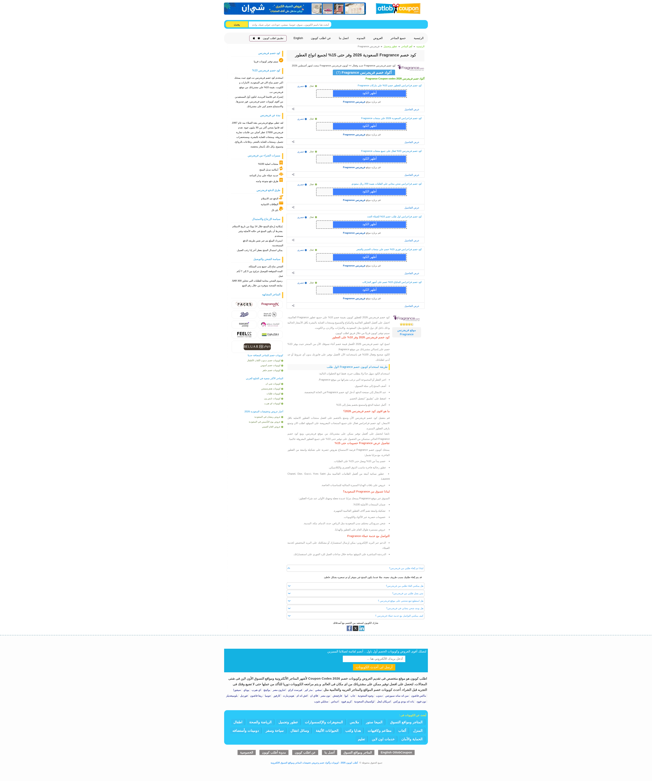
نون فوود (421, 701)
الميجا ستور (374, 722)
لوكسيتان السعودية (364, 701)
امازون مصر (278, 689)
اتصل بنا (344, 38)
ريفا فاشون (255, 695)
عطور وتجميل (390, 46)
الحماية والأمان (412, 739)
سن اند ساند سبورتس (397, 695)
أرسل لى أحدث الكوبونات (374, 667)
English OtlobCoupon (396, 752)
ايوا (346, 695)
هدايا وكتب (353, 730)
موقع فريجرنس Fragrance (406, 332)
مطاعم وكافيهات (380, 730)
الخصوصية (246, 752)
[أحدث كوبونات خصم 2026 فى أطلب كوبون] (397, 8)
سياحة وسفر (275, 730)
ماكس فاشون (418, 695)
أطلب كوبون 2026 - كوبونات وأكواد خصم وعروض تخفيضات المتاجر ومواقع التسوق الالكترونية (314, 762)
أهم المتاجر (406, 46)
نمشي (318, 689)
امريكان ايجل (383, 701)
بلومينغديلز (232, 695)
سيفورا (237, 689)
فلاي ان (313, 695)
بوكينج (266, 689)
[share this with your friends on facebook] (349, 628)
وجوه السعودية (365, 695)
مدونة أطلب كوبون (274, 752)
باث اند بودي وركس (403, 701)
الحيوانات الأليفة (327, 730)
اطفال (237, 722)
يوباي (246, 689)
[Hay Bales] (270, 304)
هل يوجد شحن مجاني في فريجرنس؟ (404, 608)
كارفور (276, 695)
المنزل (418, 730)
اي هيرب (256, 689)
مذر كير (308, 689)
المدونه (361, 38)
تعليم (361, 739)
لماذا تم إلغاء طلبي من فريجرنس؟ (406, 568)
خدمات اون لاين (383, 739)
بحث (237, 24)
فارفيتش (337, 695)
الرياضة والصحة (260, 722)
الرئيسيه (420, 46)
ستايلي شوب (321, 701)
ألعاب (402, 730)
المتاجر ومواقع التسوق (406, 722)
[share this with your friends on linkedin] (361, 628)
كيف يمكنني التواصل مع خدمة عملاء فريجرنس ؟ (399, 615)
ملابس (354, 722)
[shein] (295, 8)
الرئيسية (419, 38)
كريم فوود (346, 701)
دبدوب (379, 695)
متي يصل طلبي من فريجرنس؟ (407, 593)
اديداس (334, 701)
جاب (352, 695)
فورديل (243, 695)
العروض (378, 38)
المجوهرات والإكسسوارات (324, 722)
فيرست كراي (294, 689)
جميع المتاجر (398, 38)
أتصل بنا (329, 752)
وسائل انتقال (300, 730)
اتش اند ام (301, 695)
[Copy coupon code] (369, 93)
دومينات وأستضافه (245, 730)
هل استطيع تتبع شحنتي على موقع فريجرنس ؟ (400, 600)
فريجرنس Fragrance (354, 101)
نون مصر (325, 695)
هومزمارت (288, 695)
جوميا (267, 695)
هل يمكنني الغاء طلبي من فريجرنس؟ (404, 586)
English (298, 38)
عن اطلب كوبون (321, 38)
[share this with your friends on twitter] (355, 628)
